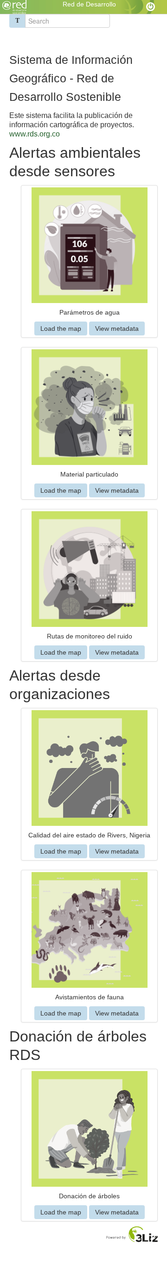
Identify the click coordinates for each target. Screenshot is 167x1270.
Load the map (60, 328)
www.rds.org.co (34, 134)
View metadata (117, 328)
